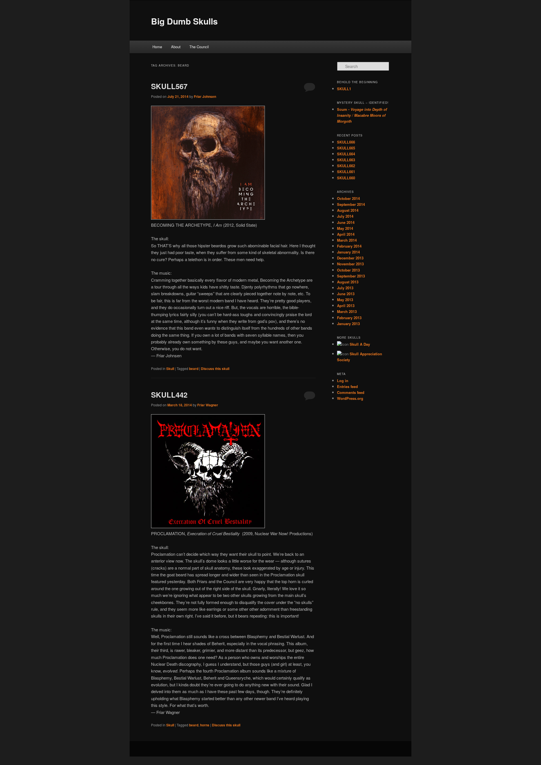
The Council (199, 46)
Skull (170, 368)
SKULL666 (346, 142)
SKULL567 (169, 86)
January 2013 (348, 323)
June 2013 (345, 293)
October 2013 (348, 270)
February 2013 (349, 317)
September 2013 (351, 276)
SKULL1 (344, 88)
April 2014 (345, 234)
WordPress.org (350, 398)
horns (204, 724)
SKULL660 (346, 177)
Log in (342, 380)
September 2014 (351, 204)
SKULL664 (346, 153)
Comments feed (350, 392)
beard (193, 368)
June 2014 (345, 222)
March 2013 (347, 311)
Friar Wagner (207, 404)
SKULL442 (169, 394)
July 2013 (345, 287)
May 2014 (345, 228)
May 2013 (345, 299)
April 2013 (345, 305)
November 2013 (350, 263)
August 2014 (347, 210)
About (176, 46)
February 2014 (349, 246)
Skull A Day (360, 344)
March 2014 (347, 240)
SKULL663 (346, 159)
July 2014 (345, 216)
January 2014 (348, 252)
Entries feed (347, 386)
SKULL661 (346, 171)
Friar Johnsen (205, 96)
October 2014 (348, 198)
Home (157, 46)
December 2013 (350, 258)
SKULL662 (346, 165)
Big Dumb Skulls (184, 21)
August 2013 (347, 282)
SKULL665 (346, 148)
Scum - (362, 115)
